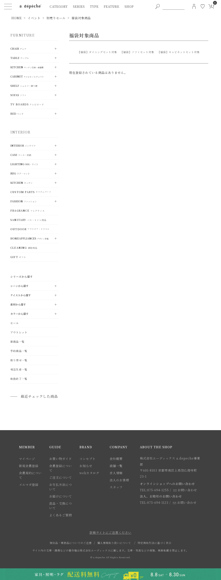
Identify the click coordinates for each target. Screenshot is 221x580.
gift (18, 257)
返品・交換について (60, 505)
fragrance (27, 210)
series (79, 6)
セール (14, 323)
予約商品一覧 (18, 351)
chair (18, 48)
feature (111, 6)
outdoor (29, 229)
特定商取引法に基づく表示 (154, 543)
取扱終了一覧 (18, 378)
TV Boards (27, 104)
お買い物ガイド (60, 458)
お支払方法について (60, 486)
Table (19, 58)
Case (20, 155)
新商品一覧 (17, 341)
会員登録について (60, 468)
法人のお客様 (119, 480)
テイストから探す (20, 295)
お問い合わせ (187, 490)
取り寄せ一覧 (18, 360)
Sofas (18, 95)
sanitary (28, 220)
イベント (34, 18)
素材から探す (18, 304)
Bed (17, 113)
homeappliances (29, 238)
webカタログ (89, 473)
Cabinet (27, 76)
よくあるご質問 (60, 515)
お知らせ (85, 466)
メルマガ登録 (28, 484)
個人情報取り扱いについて (114, 543)
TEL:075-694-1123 (154, 502)
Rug (20, 173)
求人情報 (116, 473)
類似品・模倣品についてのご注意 (71, 543)
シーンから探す (19, 286)
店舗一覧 (116, 466)
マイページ (27, 458)
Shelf (23, 85)
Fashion (23, 201)
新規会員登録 (28, 466)
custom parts (30, 192)
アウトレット (18, 332)
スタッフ (116, 487)
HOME (16, 18)
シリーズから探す (21, 276)
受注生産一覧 (18, 369)
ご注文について (60, 477)
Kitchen (26, 67)
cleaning (23, 247)
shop (129, 6)
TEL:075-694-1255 (154, 490)
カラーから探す (19, 313)
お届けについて (60, 496)
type (94, 6)
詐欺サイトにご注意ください (110, 532)
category (59, 6)
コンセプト (87, 458)
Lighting (24, 164)
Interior (23, 145)
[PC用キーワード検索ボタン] (157, 6)
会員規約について (30, 475)
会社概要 (116, 458)
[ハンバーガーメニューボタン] (8, 6)
